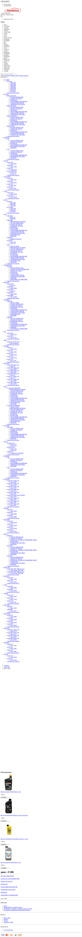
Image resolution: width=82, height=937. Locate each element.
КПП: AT (12, 217)
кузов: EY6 (10, 521)
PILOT (6, 534)
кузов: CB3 (10, 162)
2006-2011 (13, 204)
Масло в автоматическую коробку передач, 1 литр (14, 839)
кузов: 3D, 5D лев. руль (13, 341)
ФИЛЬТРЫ (13, 147)
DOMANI (6, 282)
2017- (8, 244)
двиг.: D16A (13, 528)
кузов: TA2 (10, 181)
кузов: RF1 (10, 615)
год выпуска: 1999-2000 (16, 453)
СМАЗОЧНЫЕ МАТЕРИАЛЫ (18, 101)
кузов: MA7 (10, 292)
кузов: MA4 (10, 283)
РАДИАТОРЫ (14, 229)
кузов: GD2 (10, 336)
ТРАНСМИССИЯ (15, 234)
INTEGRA (7, 363)
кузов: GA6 (10, 195)
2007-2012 (10, 237)
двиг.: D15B (13, 194)
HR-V (5, 340)
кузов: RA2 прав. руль (13, 483)
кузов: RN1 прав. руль (13, 629)
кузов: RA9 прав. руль (13, 503)
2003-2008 (13, 88)
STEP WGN (7, 613)
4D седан (9, 81)
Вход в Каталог (14, 343)
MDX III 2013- (11, 126)
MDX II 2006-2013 (12, 116)
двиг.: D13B (13, 522)
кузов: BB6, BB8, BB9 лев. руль (15, 571)
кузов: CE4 (10, 165)
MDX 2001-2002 (11, 95)
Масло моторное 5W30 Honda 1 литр (11, 791)
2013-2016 (10, 240)
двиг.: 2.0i (13, 242)
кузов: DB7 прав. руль (13, 367)
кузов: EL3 (10, 515)
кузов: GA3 (13, 444)
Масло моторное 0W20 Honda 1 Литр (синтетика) (14, 815)
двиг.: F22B (13, 482)
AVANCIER (7, 176)
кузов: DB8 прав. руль (13, 370)
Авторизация (7, 5)
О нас (5, 905)
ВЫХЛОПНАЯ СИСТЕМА (18, 221)
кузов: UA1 (10, 353)
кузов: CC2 (10, 347)
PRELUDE (7, 567)
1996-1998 (13, 85)
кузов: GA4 (10, 192)
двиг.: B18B (13, 288)
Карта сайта (7, 918)
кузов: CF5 (10, 650)
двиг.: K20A (13, 383)
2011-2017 (9, 266)
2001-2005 (13, 202)
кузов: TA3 (10, 184)
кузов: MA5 (10, 286)
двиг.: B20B (13, 514)
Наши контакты (24, 75)
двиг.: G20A (13, 166)
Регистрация (7, 4)
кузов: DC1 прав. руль (13, 376)
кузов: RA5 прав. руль (13, 492)
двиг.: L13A (13, 334)
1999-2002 (13, 87)
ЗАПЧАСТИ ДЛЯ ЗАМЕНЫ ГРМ (19, 269)
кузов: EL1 (10, 509)
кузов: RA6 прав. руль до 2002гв (16, 495)
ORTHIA (6, 508)
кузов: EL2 (10, 512)
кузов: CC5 (13, 174)
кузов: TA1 (10, 178)
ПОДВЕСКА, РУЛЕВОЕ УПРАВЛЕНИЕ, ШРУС (23, 540)
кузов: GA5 (13, 446)
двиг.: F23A (13, 179)
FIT (5, 331)
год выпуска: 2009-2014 (13, 405)
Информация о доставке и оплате (13, 907)
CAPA (5, 191)
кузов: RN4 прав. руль (13, 638)
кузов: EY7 (10, 524)
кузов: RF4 (10, 624)
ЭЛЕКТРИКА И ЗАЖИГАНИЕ (18, 279)
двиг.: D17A (13, 631)
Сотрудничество (8, 930)
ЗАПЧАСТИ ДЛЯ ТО (16, 98)
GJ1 (8, 139)
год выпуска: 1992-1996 (16, 570)
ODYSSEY (7, 479)
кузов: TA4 (10, 187)
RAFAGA (6, 576)
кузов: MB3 (10, 295)
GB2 (8, 467)
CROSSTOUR (8, 265)
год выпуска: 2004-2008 (13, 388)
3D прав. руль (11, 443)
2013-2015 (13, 91)
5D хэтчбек (10, 207)
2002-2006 (10, 220)
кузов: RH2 (10, 589)
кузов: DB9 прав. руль (13, 373)
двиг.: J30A (13, 185)
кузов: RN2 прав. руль (13, 632)
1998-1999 (10, 609)
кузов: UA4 (10, 359)
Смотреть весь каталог (13, 92)
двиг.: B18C (13, 372)
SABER (6, 593)
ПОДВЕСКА (13, 100)
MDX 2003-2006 (11, 106)
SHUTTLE (7, 605)
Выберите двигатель (15, 239)
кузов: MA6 (10, 289)
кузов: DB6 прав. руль (13, 365)
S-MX (5, 584)
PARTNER (7, 519)
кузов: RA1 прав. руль (13, 480)
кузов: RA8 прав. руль (13, 501)
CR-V (5, 214)
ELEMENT (7, 299)
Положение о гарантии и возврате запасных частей (18, 908)
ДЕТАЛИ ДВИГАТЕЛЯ (16, 97)
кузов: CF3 (10, 644)
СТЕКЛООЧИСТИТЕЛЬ (17, 103)
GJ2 (8, 149)
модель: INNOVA (12, 171)
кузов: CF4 (10, 647)
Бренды (6, 919)
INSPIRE (6, 346)
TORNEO (6, 642)
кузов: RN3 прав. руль (13, 635)
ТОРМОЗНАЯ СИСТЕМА (17, 104)
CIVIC (5, 200)
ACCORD (6, 79)
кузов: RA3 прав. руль (13, 486)
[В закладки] (7, 821)
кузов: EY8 (10, 527)
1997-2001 (10, 215)
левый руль (10, 451)
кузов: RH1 (10, 586)
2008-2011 (9, 317)
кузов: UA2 (10, 356)
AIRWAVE (7, 137)
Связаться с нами (8, 922)
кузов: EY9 (10, 529)
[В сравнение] (9, 821)
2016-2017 (10, 556)
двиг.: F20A (13, 163)
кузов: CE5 (10, 168)
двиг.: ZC (12, 285)
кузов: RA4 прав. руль (13, 489)
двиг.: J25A (13, 360)
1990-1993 (13, 82)
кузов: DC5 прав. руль (13, 382)
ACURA (6, 94)
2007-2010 (10, 427)
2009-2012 (13, 90)
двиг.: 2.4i (13, 243)
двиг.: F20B (13, 648)
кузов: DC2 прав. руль (13, 379)
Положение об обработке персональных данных (17, 910)
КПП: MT (13, 218)
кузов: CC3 (10, 350)
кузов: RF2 (10, 618)
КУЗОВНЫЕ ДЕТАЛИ (16, 226)
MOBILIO (6, 456)
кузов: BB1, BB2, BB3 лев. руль (15, 569)
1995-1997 (10, 606)
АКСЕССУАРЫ (14, 246)
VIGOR (6, 654)
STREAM (6, 628)
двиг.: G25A (13, 169)
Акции (7, 75)
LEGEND (6, 425)
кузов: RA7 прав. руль (13, 498)
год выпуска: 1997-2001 (16, 573)
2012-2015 (13, 205)
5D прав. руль (11, 447)
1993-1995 (13, 84)
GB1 (8, 457)
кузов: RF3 (10, 621)
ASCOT (6, 160)
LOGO (6, 441)
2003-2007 (10, 301)
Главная (3, 75)
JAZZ (5, 386)
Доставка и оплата (14, 75)
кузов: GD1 (10, 333)
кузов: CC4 (13, 172)
